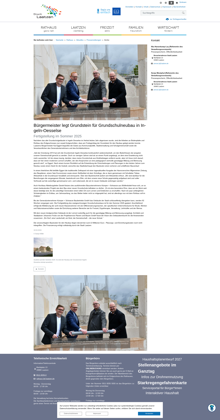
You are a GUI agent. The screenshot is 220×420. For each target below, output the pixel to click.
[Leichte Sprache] (116, 11)
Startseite (59, 40)
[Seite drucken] (176, 3)
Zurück (39, 269)
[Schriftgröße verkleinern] (160, 3)
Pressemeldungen (94, 40)
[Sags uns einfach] (103, 11)
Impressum (97, 413)
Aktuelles (80, 40)
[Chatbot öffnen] (212, 408)
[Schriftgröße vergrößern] (165, 3)
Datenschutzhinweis (71, 413)
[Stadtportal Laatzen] (48, 11)
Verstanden (149, 413)
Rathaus (69, 40)
